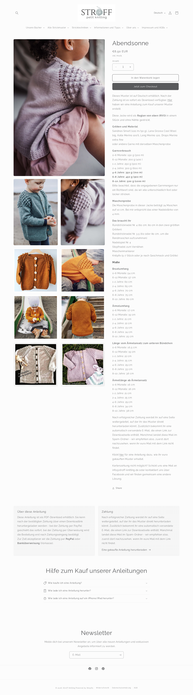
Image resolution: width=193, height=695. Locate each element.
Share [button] (119, 488)
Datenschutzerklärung (121, 688)
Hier (170, 100)
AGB (136, 688)
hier (121, 454)
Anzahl (115, 61)
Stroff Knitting (69, 688)
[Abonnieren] (120, 655)
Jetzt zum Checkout (145, 86)
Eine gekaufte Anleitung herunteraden (124, 549)
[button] (17, 13)
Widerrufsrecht (102, 688)
